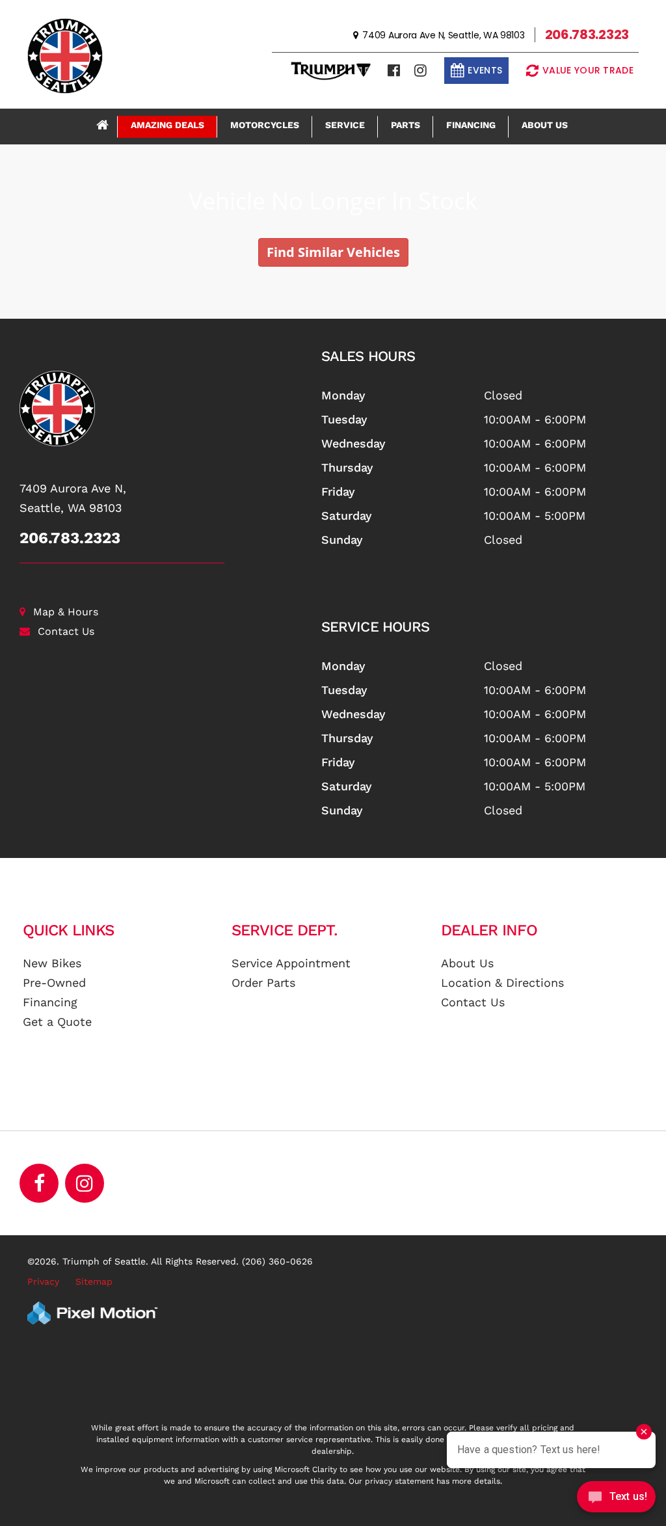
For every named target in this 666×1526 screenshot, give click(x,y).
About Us (545, 125)
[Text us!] (616, 1499)
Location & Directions (502, 982)
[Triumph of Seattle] (161, 408)
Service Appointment (291, 963)
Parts (405, 125)
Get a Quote (57, 1021)
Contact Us (66, 631)
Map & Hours (65, 612)
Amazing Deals (167, 125)
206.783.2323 (70, 538)
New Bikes (52, 963)
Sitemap (94, 1281)
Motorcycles (264, 125)
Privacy (43, 1281)
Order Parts (263, 982)
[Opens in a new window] (393, 70)
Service (345, 125)
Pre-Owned (54, 982)
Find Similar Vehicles (333, 252)
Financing (471, 125)
